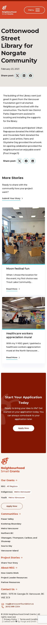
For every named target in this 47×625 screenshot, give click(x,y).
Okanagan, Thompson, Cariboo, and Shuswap (19, 539)
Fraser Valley (7, 519)
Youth (13, 497)
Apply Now (23, 428)
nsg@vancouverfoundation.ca (19, 604)
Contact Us (7, 589)
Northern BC (7, 533)
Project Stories (10, 557)
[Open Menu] (38, 10)
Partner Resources (10, 582)
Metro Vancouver (9, 528)
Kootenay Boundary (11, 523)
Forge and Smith (28, 621)
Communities (9, 514)
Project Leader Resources (14, 577)
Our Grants (7, 480)
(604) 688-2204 (12, 606)
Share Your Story (9, 563)
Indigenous (15, 492)
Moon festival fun (18, 268)
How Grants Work (10, 573)
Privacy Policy (10, 619)
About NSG (7, 567)
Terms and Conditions (30, 619)
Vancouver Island (9, 550)
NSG (9, 486)
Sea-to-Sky (6, 546)
